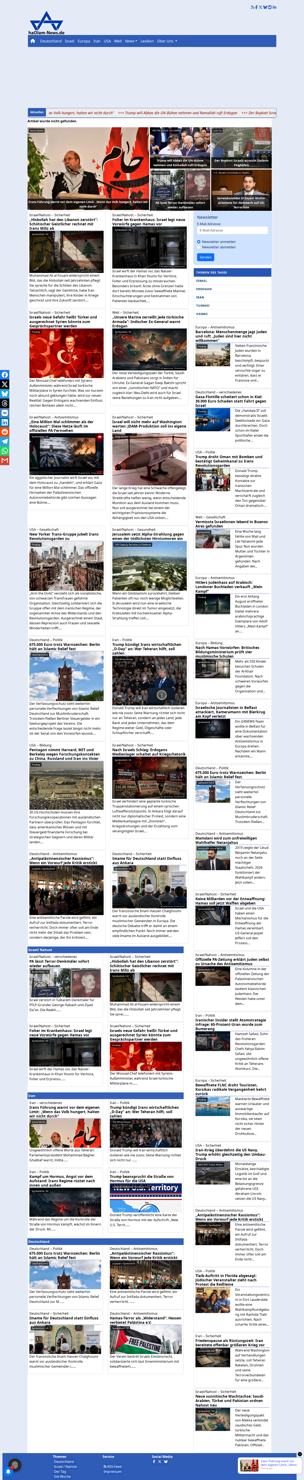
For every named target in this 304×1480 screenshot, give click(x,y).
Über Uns (165, 40)
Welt (118, 40)
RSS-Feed (114, 1466)
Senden (206, 257)
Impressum (113, 1471)
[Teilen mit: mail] (4, 460)
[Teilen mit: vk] (4, 413)
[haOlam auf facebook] (256, 7)
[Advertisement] (152, 77)
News (129, 40)
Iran (97, 40)
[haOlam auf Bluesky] (265, 7)
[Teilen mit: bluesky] (4, 394)
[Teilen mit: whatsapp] (4, 451)
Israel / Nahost (65, 1466)
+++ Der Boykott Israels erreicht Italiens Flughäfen (237, 112)
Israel (69, 40)
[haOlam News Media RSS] (253, 7)
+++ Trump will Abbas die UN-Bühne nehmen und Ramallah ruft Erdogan (132, 112)
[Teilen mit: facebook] (4, 375)
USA (107, 40)
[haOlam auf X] (260, 7)
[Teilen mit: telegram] (4, 441)
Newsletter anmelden (219, 241)
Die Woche (62, 1476)
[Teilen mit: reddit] (4, 432)
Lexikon (147, 40)
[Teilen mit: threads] (4, 403)
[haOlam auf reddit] (270, 7)
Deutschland (51, 40)
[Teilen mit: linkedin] (4, 422)
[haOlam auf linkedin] (274, 7)
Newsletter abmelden (219, 247)
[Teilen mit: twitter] (4, 384)
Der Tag (60, 1471)
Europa (84, 40)
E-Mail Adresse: (209, 224)
